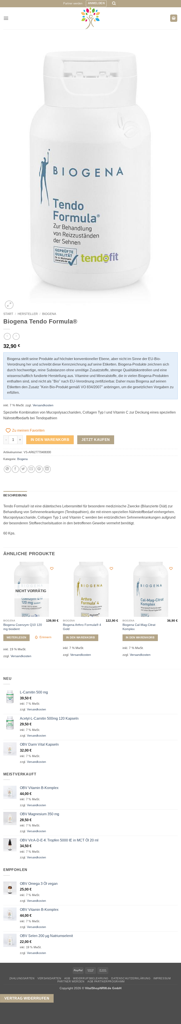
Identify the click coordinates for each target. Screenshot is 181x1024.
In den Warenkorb (50, 440)
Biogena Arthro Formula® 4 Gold (82, 627)
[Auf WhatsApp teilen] (7, 469)
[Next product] (7, 336)
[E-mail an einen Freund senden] (31, 469)
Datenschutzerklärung (130, 978)
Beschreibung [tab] (15, 495)
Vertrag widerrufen (26, 998)
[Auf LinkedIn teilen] (47, 469)
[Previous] (3, 615)
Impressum (162, 978)
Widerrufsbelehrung (90, 978)
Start (8, 314)
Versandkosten (43, 405)
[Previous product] (16, 336)
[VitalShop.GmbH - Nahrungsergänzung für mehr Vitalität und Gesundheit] (90, 18)
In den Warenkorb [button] (80, 637)
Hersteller (28, 314)
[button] (96, 3)
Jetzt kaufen (95, 440)
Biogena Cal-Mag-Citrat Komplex (139, 627)
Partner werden (72, 3)
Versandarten (49, 978)
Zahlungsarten (22, 978)
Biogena (49, 314)
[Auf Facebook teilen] (15, 469)
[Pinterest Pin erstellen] (39, 469)
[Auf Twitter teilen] (23, 469)
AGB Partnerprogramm (106, 981)
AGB (67, 978)
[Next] (177, 615)
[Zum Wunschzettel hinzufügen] (52, 568)
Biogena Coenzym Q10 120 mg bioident (22, 627)
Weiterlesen (16, 637)
